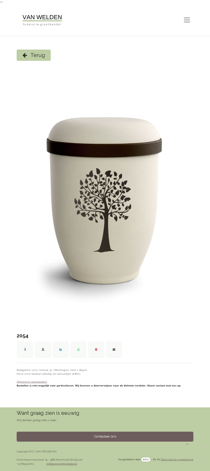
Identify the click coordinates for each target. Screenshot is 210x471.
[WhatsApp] (78, 349)
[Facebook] (25, 349)
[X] (43, 349)
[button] (187, 444)
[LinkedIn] (60, 349)
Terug (37, 55)
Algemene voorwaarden (32, 381)
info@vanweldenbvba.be (61, 463)
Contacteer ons (105, 436)
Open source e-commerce (177, 459)
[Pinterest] (96, 349)
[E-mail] (114, 349)
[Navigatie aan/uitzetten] (187, 20)
